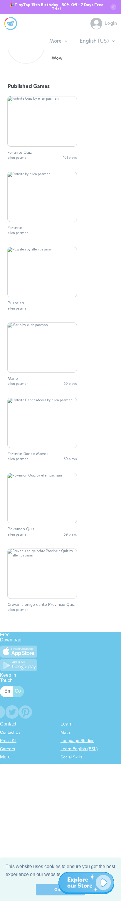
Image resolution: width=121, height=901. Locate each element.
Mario (13, 378)
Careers (7, 748)
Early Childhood (75, 773)
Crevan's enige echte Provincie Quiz (41, 604)
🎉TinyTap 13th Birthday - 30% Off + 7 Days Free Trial (56, 7)
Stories (66, 781)
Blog (4, 765)
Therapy (68, 806)
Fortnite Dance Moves (28, 454)
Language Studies (77, 740)
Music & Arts (71, 790)
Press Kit (8, 740)
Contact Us (10, 732)
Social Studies (73, 798)
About (5, 773)
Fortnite (15, 227)
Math (65, 732)
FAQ (4, 781)
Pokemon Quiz (21, 529)
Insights (7, 790)
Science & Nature (76, 765)
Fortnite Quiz (20, 152)
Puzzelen (16, 303)
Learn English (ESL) (79, 748)
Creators (8, 798)
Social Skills (71, 757)
